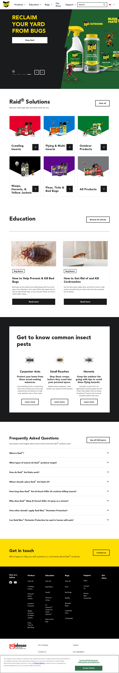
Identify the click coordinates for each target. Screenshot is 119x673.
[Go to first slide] (42, 72)
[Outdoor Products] (104, 147)
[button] (112, 4)
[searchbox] (91, 4)
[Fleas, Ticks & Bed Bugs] (69, 189)
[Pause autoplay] (13, 71)
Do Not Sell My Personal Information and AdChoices (88, 661)
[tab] (14, 74)
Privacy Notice (39, 663)
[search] (104, 4)
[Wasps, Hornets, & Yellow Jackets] (35, 189)
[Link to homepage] (6, 4)
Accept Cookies (88, 668)
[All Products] (104, 189)
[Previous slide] (36, 72)
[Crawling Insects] (35, 147)
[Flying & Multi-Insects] (69, 147)
